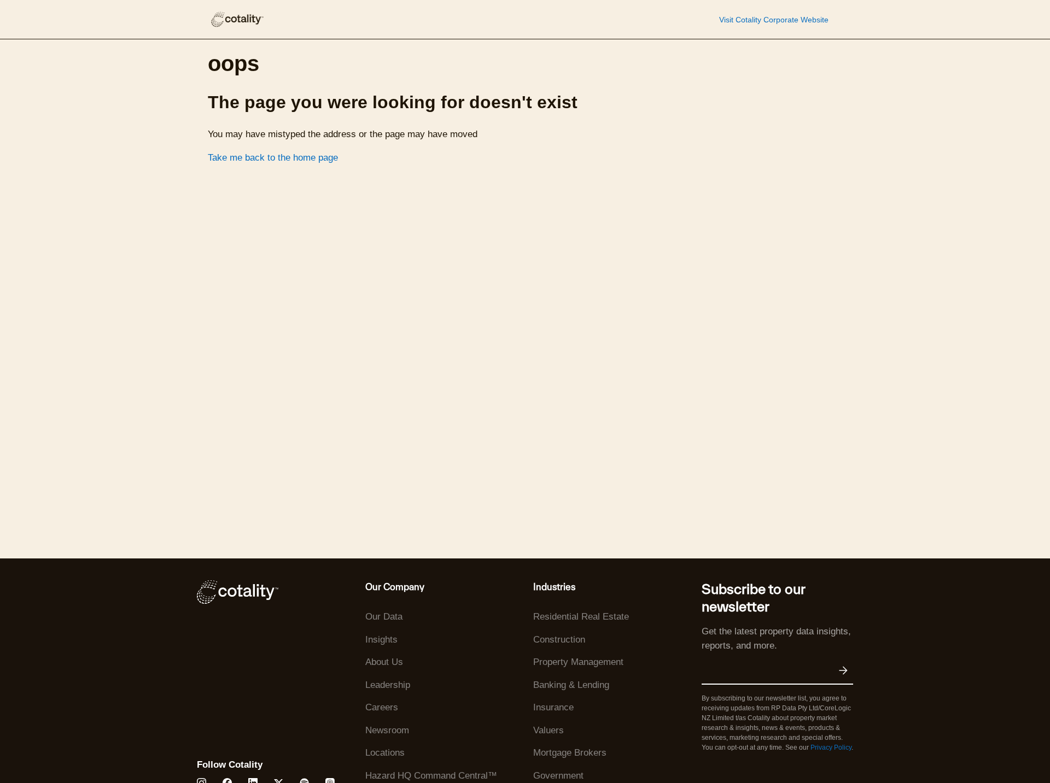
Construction (559, 639)
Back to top (986, 749)
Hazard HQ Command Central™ (431, 775)
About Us (384, 662)
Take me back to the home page (273, 157)
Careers (381, 707)
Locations (385, 752)
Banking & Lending (571, 685)
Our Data (383, 616)
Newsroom (387, 730)
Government (558, 775)
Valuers (548, 730)
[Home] (237, 19)
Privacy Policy (830, 747)
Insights (381, 639)
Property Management (578, 662)
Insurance (553, 707)
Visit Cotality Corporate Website (774, 19)
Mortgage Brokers (569, 752)
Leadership (387, 685)
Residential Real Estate (581, 616)
